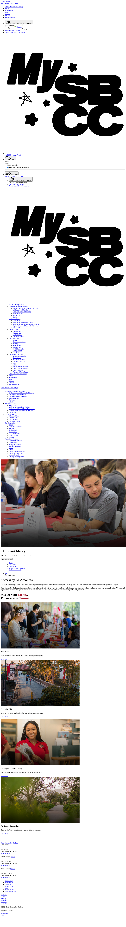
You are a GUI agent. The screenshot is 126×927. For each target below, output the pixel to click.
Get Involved (17, 345)
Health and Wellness (19, 359)
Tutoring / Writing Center (20, 372)
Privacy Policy (9, 889)
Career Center (17, 358)
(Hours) (13, 857)
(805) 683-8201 (6, 865)
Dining (15, 340)
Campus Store (17, 347)
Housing (15, 343)
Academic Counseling (19, 356)
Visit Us (22, 176)
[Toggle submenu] (20, 319)
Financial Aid (17, 333)
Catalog (15, 317)
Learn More (4, 659)
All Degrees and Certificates (21, 310)
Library (7, 12)
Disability (8, 884)
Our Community (14, 338)
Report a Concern (10, 891)
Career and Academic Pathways (18, 306)
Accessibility (9, 881)
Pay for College (13, 329)
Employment (9, 886)
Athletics (7, 15)
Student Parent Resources (20, 367)
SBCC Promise (17, 335)
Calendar (7, 14)
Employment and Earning (17, 568)
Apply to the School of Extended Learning (26, 324)
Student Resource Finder (20, 368)
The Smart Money (18, 336)
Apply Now (16, 320)
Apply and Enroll (14, 319)
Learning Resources (19, 361)
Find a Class (16, 328)
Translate (19, 27)
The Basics (12, 564)
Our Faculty (16, 315)
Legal (6, 888)
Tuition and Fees (18, 331)
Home (11, 563)
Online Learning (18, 313)
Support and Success (15, 354)
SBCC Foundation (18, 349)
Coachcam (16, 352)
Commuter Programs (19, 342)
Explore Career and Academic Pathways (25, 308)
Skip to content (5, 1)
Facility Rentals (17, 351)
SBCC (7, 573)
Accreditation (9, 10)
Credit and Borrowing (15, 570)
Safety (15, 365)
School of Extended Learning (14, 7)
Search (7, 161)
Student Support (18, 370)
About (7, 8)
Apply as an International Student (23, 322)
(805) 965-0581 (6, 853)
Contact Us (16, 176)
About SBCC (9, 176)
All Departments (10, 17)
